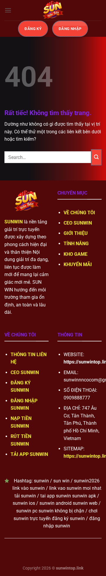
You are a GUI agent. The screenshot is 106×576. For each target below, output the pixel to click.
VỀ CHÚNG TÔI (79, 212)
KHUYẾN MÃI (78, 264)
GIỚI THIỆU (76, 233)
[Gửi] (96, 157)
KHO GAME (75, 254)
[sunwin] (53, 10)
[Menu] (7, 10)
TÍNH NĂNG (76, 243)
